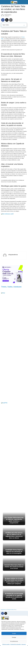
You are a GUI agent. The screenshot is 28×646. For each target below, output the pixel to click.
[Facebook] (3, 20)
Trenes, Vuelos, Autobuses (11, 287)
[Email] (10, 20)
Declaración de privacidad (15, 644)
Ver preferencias (14, 641)
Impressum (23, 644)
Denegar (14, 637)
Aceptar (14, 633)
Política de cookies (6, 644)
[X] (7, 20)
